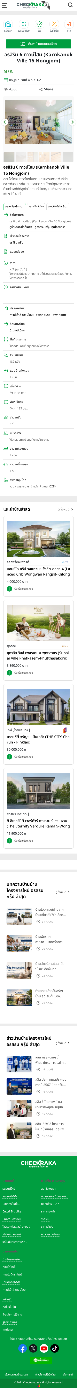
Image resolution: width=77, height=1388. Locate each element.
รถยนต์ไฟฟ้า (9, 1196)
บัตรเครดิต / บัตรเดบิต (54, 1196)
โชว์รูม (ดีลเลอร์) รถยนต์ (16, 1227)
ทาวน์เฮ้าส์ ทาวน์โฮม (14, 1290)
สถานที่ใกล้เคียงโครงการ (58, 206)
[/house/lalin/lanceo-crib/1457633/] (38, 538)
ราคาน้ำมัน (47, 1227)
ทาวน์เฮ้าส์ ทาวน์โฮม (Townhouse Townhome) (38, 315)
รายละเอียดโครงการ (15, 206)
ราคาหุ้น (45, 1219)
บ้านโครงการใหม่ (12, 1259)
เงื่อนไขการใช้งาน (12, 1314)
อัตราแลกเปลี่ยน (50, 1234)
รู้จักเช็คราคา (9, 1322)
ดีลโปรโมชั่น (9, 1307)
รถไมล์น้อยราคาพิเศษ (14, 1242)
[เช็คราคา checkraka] (30, 5)
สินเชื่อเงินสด (48, 1189)
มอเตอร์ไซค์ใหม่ (11, 1204)
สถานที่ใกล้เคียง (36, 206)
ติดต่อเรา (7, 1330)
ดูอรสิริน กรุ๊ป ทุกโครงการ (50, 227)
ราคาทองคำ (48, 1211)
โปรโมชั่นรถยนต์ (11, 1234)
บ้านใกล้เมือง (17, 330)
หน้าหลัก (7, 1299)
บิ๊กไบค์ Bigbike (11, 1211)
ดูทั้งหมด (64, 509)
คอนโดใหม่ (8, 1267)
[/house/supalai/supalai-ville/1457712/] (38, 622)
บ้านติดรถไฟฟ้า (11, 1282)
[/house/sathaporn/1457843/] (38, 790)
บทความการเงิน (11, 1219)
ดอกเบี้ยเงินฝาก (50, 1204)
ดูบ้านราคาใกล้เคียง (20, 227)
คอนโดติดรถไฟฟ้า (12, 1274)
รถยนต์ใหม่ (8, 1189)
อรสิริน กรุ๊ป (16, 242)
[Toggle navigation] (4, 5)
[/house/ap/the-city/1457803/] (38, 706)
